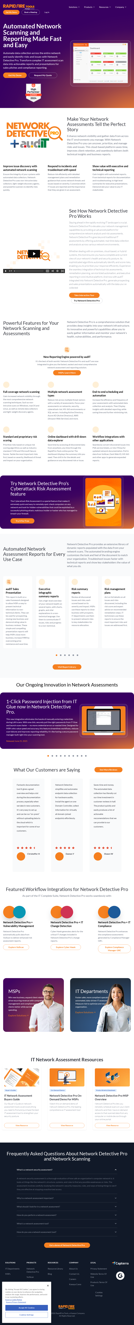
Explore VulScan (16, 947)
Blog (50, 1274)
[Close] (48, 1285)
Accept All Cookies (27, 1308)
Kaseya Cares (75, 1284)
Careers (72, 1279)
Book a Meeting (30, 12)
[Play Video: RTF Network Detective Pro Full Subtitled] (34, 254)
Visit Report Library (67, 667)
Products (88, 7)
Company (119, 7)
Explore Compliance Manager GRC (114, 948)
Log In (46, 12)
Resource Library (55, 1268)
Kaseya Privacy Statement (16, 1302)
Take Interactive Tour (84, 295)
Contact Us (74, 1274)
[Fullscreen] (62, 271)
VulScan (30, 1277)
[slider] (29, 271)
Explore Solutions (17, 1015)
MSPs (7, 1274)
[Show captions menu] (47, 271)
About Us (73, 1268)
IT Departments (12, 1268)
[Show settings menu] (57, 271)
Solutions (73, 7)
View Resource (22, 1125)
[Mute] (52, 271)
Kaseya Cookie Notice (13, 1300)
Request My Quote (43, 75)
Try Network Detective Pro (87, 300)
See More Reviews (108, 769)
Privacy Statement (98, 1268)
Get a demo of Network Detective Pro (67, 1245)
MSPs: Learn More (67, 372)
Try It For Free (22, 521)
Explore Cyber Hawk (66, 947)
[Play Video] (5, 271)
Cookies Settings (99, 1294)
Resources (103, 7)
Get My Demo (11, 12)
